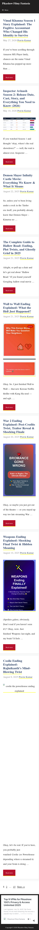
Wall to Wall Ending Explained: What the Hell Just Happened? (17, 307)
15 (14, 886)
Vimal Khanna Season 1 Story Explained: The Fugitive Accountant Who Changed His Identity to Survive (19, 27)
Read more (9, 77)
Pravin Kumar (24, 40)
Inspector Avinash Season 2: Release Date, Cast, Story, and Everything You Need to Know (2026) (19, 98)
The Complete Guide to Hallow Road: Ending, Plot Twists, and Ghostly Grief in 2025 (19, 247)
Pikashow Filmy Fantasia (16, 3)
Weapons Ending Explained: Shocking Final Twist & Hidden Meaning (17, 542)
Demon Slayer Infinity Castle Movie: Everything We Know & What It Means (19, 180)
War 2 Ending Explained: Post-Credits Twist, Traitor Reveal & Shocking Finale (19, 426)
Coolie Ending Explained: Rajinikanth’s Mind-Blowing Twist (17, 666)
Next (21, 886)
